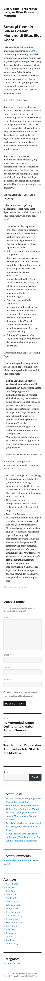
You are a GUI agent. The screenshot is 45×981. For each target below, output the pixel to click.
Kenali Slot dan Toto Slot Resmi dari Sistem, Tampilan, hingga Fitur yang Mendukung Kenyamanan (23, 837)
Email (7, 667)
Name (7, 655)
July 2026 (10, 887)
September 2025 (14, 922)
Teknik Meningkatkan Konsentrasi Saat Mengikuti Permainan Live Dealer (23, 826)
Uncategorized (13, 963)
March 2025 (12, 943)
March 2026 (12, 901)
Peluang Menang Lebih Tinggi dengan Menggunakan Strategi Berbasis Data (21, 816)
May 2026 (11, 894)
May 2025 (11, 936)
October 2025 (12, 919)
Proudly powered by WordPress (24, 976)
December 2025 (14, 912)
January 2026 (12, 908)
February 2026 (13, 905)
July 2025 (10, 929)
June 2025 (11, 933)
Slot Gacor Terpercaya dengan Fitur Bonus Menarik (20, 12)
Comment (9, 617)
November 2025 (14, 915)
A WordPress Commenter (16, 860)
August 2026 (12, 884)
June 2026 (11, 891)
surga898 (31, 51)
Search (7, 772)
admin (9, 587)
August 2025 (12, 926)
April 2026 (11, 898)
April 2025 (11, 940)
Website (8, 680)
